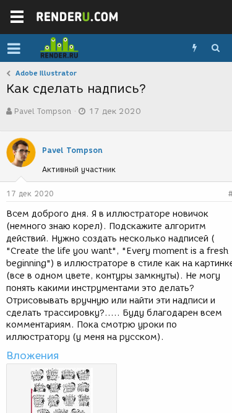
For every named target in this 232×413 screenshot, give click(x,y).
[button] (13, 48)
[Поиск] (215, 48)
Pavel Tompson (42, 111)
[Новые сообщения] (194, 48)
